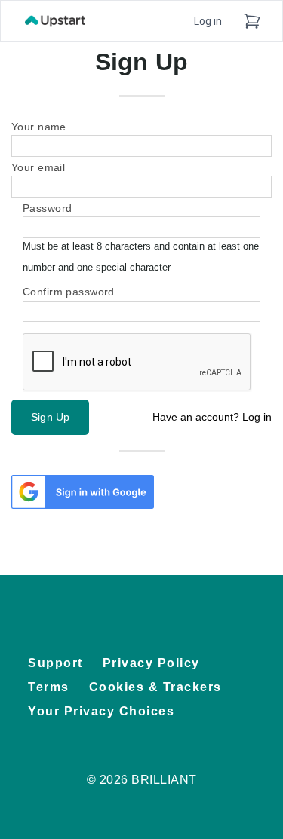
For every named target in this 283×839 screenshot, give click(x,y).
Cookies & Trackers (155, 687)
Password (47, 208)
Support (55, 663)
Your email (38, 167)
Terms (48, 687)
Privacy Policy (151, 663)
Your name (38, 127)
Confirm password (69, 292)
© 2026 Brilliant (142, 779)
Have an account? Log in (212, 417)
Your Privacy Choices (101, 711)
